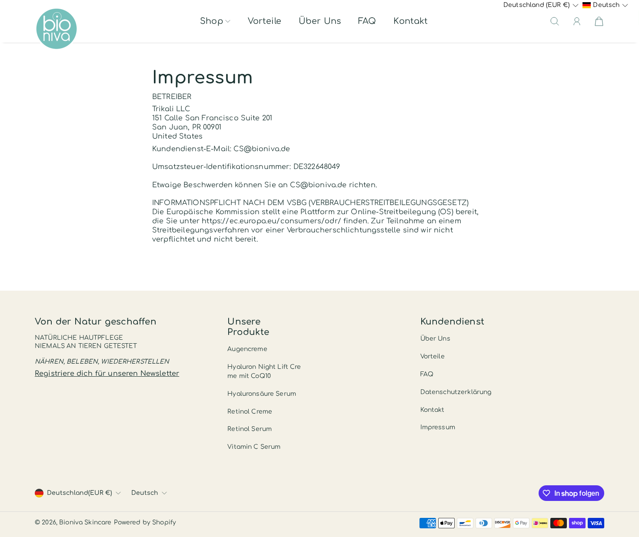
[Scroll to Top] (619, 500)
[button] (215, 21)
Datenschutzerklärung (456, 392)
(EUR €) (79, 493)
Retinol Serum (249, 429)
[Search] (554, 21)
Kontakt (410, 21)
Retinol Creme (249, 411)
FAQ (367, 21)
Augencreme (247, 349)
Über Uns (320, 21)
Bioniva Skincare (85, 522)
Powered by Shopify (145, 522)
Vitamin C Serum (253, 447)
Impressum (437, 427)
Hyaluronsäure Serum (261, 394)
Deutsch (144, 493)
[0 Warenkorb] (599, 21)
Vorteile (264, 21)
